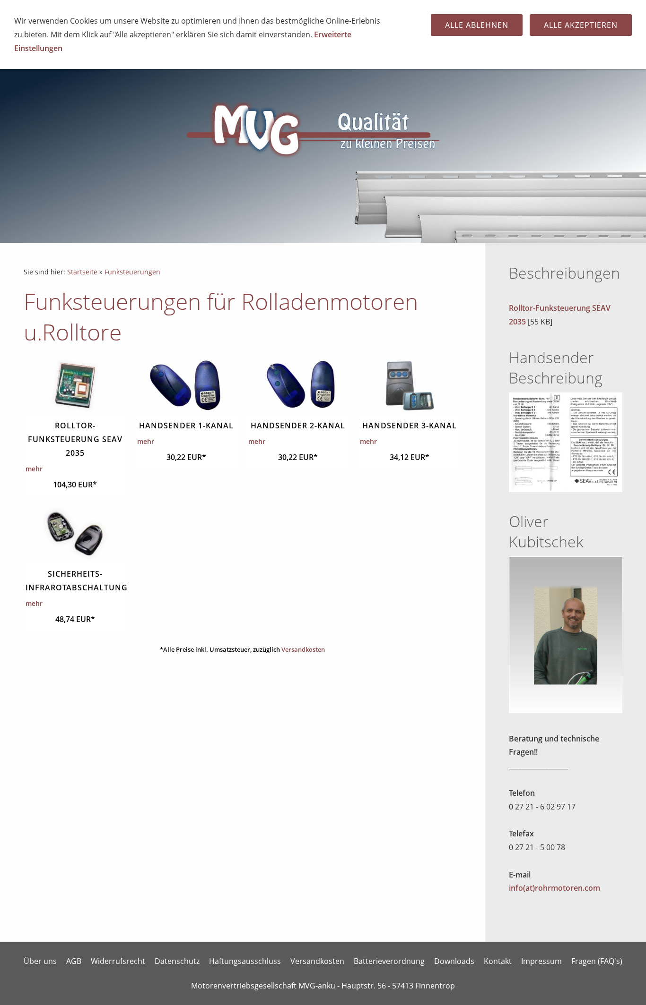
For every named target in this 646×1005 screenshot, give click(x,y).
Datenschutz (177, 961)
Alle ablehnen (476, 25)
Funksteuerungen (132, 271)
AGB (73, 961)
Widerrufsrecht (118, 961)
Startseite (82, 271)
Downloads (454, 961)
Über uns (40, 961)
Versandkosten (303, 649)
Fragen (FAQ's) (596, 961)
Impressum (541, 961)
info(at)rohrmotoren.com (554, 888)
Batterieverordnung (389, 961)
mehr (34, 468)
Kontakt (498, 961)
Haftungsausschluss (245, 961)
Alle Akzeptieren (581, 25)
